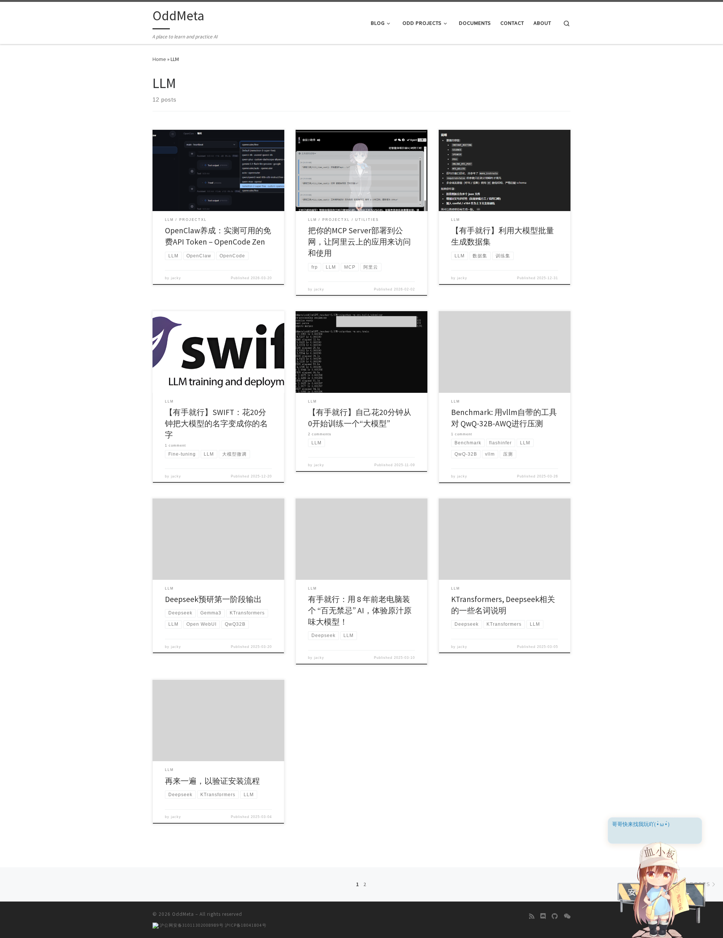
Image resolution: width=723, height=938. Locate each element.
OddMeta (183, 914)
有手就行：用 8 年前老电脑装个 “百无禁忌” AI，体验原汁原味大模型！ (360, 610)
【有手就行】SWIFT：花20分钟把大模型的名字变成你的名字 (216, 423)
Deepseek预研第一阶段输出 (213, 599)
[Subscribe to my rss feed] (531, 916)
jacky (176, 278)
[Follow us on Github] (555, 916)
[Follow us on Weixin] (567, 916)
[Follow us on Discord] (543, 916)
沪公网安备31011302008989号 (191, 925)
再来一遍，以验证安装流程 (212, 781)
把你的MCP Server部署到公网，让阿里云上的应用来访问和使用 (359, 241)
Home (159, 59)
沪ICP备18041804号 (246, 925)
